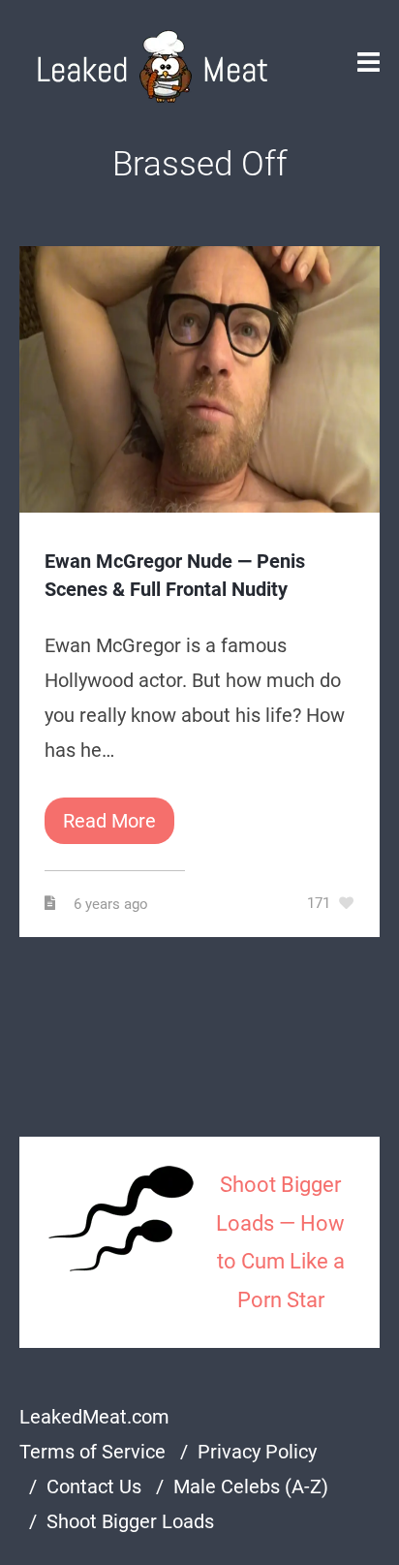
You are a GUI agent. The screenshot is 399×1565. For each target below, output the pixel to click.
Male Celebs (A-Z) (250, 1486)
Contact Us (93, 1486)
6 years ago (113, 903)
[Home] (152, 66)
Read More (109, 820)
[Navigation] (368, 66)
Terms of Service (92, 1451)
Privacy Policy (257, 1451)
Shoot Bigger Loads (130, 1521)
